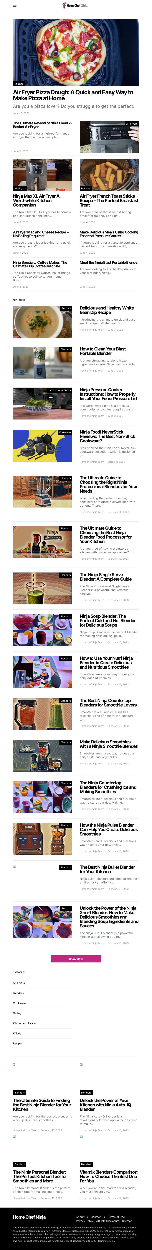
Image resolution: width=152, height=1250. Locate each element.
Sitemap (127, 1221)
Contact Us (98, 1216)
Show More (76, 958)
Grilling (17, 1013)
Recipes (19, 83)
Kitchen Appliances (60, 389)
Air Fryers (132, 123)
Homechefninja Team (92, 329)
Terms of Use (116, 1216)
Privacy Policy (84, 1221)
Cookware (65, 432)
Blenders (66, 349)
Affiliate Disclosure (107, 1221)
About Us (82, 1216)
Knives (17, 1033)
